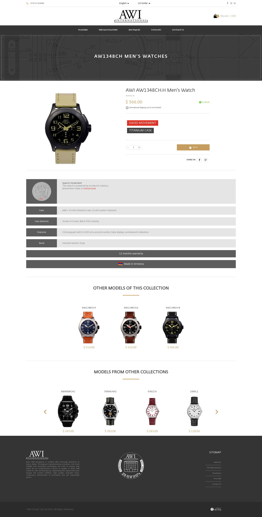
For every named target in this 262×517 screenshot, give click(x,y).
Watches (217, 462)
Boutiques (217, 473)
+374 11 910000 (37, 3)
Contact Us (216, 484)
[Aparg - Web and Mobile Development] (216, 509)
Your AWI (217, 479)
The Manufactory (214, 468)
